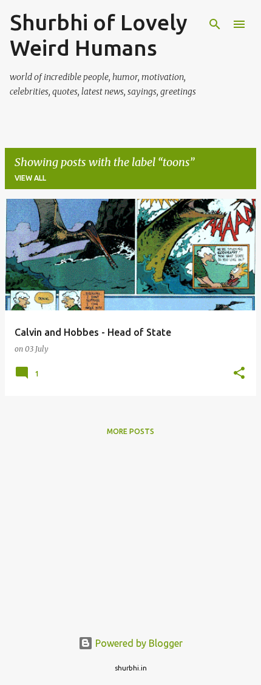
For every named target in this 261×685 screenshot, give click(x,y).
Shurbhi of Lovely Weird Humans (99, 35)
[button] (239, 374)
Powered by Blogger (138, 643)
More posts (130, 431)
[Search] (215, 24)
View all (30, 178)
